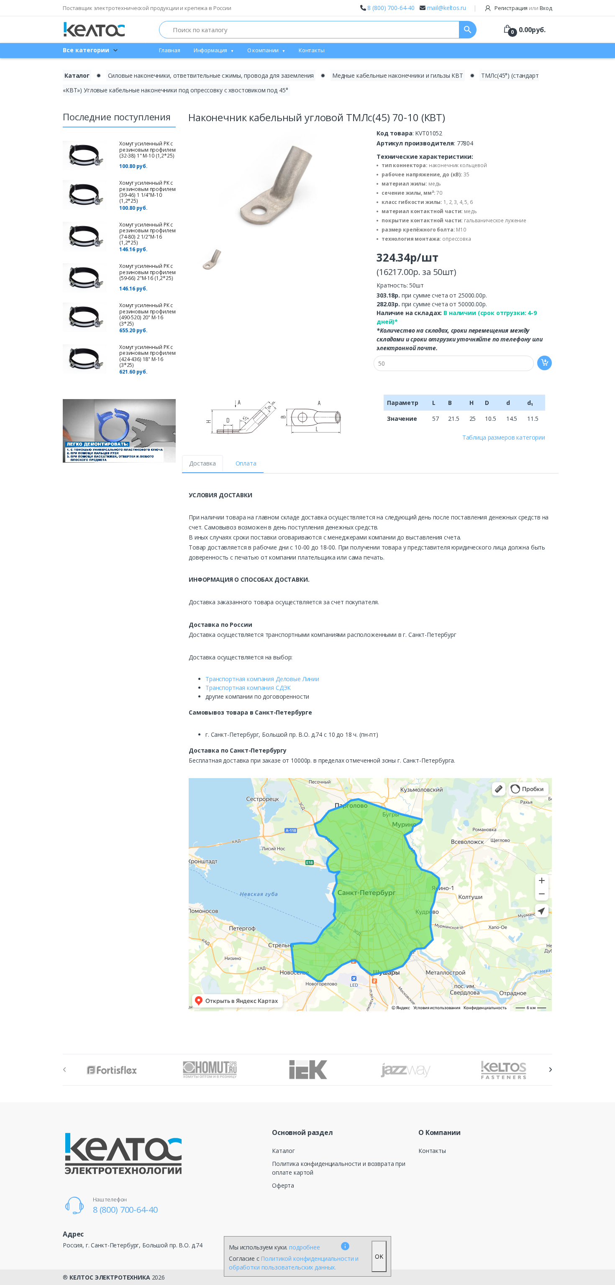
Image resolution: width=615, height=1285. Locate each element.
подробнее (304, 1247)
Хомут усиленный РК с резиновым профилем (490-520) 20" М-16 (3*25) (147, 314)
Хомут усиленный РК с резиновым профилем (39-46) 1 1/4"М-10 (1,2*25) (147, 191)
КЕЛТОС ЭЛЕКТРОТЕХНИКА (109, 1277)
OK (379, 1256)
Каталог (77, 75)
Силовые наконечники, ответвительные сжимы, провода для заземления (211, 75)
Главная (169, 50)
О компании (263, 50)
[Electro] (94, 29)
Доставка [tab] (202, 463)
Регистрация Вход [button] (522, 8)
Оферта (283, 1185)
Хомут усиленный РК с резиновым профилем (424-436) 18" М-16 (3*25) (147, 356)
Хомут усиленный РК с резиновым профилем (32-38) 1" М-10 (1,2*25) (147, 149)
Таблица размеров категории (503, 437)
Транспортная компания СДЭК (248, 688)
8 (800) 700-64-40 (391, 8)
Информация (211, 50)
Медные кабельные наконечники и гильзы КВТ (397, 75)
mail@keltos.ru (446, 8)
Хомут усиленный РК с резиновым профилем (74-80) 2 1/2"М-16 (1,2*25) (147, 233)
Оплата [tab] (246, 463)
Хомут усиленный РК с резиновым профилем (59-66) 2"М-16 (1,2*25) (147, 272)
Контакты (312, 50)
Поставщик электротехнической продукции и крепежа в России (147, 8)
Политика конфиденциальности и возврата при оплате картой (338, 1168)
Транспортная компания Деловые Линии (262, 679)
